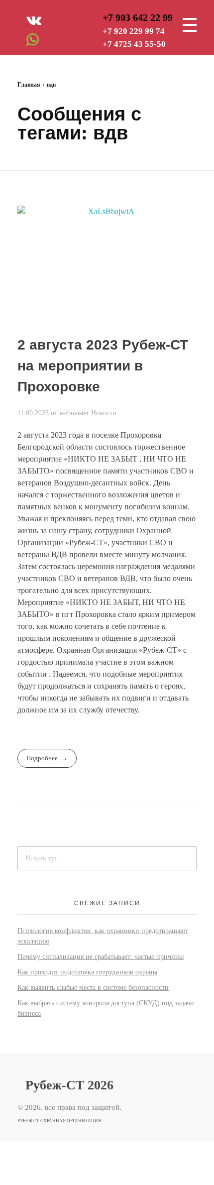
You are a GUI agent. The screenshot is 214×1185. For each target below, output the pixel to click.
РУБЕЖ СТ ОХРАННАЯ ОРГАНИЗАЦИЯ (59, 1120)
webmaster (75, 413)
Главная (28, 84)
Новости (103, 413)
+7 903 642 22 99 (138, 17)
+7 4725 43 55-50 (134, 44)
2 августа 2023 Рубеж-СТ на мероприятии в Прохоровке (102, 365)
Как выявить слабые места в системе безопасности (93, 987)
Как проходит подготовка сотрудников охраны (87, 972)
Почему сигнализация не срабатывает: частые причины (100, 956)
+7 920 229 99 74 (134, 31)
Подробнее (42, 758)
